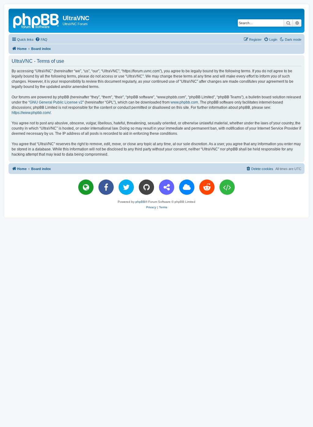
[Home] (36, 20)
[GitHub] (146, 187)
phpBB (140, 201)
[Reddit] (207, 187)
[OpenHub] (227, 187)
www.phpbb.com (184, 102)
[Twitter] (126, 187)
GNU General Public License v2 (56, 102)
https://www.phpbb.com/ (31, 113)
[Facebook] (106, 187)
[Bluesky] (186, 187)
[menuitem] (41, 39)
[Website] (86, 187)
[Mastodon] (166, 187)
